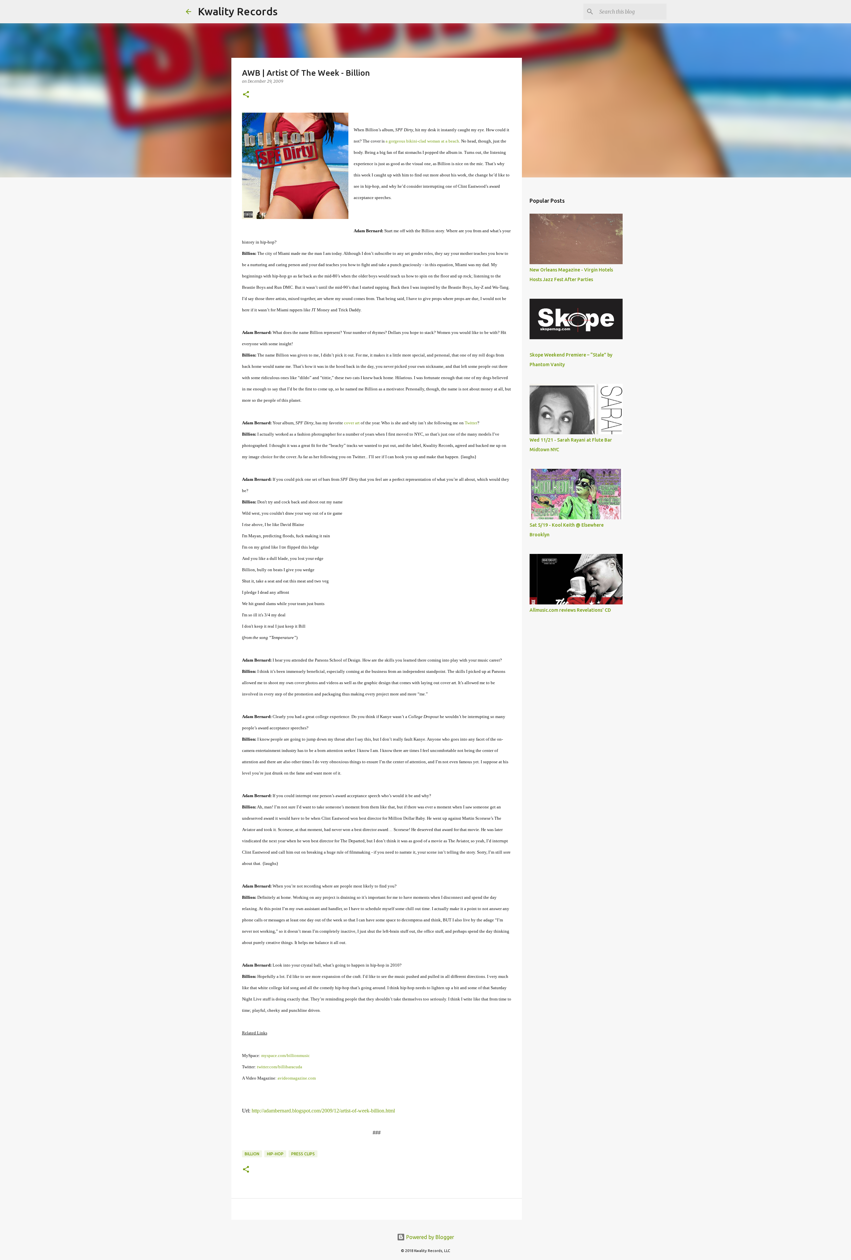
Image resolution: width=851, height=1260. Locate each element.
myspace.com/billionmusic (285, 1055)
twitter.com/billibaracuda (279, 1066)
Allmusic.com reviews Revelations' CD (570, 610)
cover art (352, 422)
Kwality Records (238, 11)
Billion (252, 1154)
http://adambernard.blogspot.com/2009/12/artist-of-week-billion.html (323, 1110)
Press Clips (303, 1154)
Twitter (471, 422)
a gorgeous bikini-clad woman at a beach (422, 141)
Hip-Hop (275, 1154)
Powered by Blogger (429, 1237)
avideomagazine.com (297, 1078)
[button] (246, 94)
